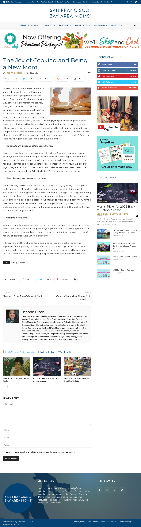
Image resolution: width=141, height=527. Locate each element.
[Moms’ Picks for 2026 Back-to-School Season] (47, 366)
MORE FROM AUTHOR (54, 351)
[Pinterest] (131, 2)
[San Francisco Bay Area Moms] (70, 13)
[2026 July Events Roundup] (103, 273)
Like (134, 65)
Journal (22, 263)
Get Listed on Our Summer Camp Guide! (87, 2)
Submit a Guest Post (62, 2)
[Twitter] (136, 2)
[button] (134, 25)
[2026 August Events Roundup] (103, 260)
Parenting (64, 25)
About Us (115, 25)
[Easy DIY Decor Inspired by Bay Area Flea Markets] (77, 366)
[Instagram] (127, 2)
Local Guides (102, 202)
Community (99, 25)
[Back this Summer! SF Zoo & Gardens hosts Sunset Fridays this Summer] (103, 247)
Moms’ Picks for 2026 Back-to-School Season (116, 208)
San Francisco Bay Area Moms (112, 214)
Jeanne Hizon (14, 73)
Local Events (81, 25)
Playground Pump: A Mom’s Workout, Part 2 (22, 296)
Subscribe (132, 88)
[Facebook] (122, 2)
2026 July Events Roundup (123, 270)
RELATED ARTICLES (19, 351)
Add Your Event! (47, 2)
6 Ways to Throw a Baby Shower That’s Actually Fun (73, 297)
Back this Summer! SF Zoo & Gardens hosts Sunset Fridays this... (124, 245)
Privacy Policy (79, 522)
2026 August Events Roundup (125, 257)
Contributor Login (125, 522)
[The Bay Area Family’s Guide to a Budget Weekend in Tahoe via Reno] (103, 234)
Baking (14, 263)
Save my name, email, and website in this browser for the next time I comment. (40, 452)
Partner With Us (32, 2)
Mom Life (49, 25)
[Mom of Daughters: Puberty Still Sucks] (16, 366)
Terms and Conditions (96, 522)
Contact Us (108, 2)
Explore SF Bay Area (28, 25)
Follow (133, 70)
